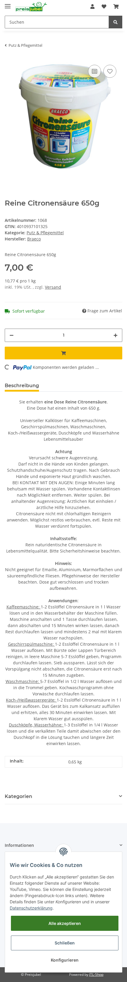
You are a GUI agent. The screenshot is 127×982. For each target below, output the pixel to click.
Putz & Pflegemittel (45, 232)
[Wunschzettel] (104, 6)
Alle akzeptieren (64, 923)
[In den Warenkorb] (63, 353)
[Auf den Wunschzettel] (109, 71)
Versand (53, 287)
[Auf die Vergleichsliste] (94, 71)
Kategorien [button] (18, 796)
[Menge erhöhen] (115, 335)
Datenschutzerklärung (31, 907)
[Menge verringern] (11, 335)
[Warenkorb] (116, 6)
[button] (92, 6)
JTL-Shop (96, 974)
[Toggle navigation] (8, 3)
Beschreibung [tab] (22, 385)
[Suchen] (115, 22)
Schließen (65, 942)
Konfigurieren (65, 959)
